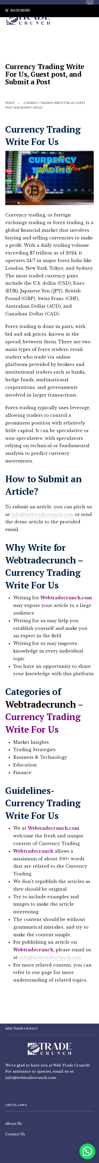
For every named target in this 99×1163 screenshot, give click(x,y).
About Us (13, 1123)
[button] (87, 1151)
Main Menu (20, 10)
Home (9, 102)
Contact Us (15, 1134)
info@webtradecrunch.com (42, 514)
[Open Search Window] (7, 23)
